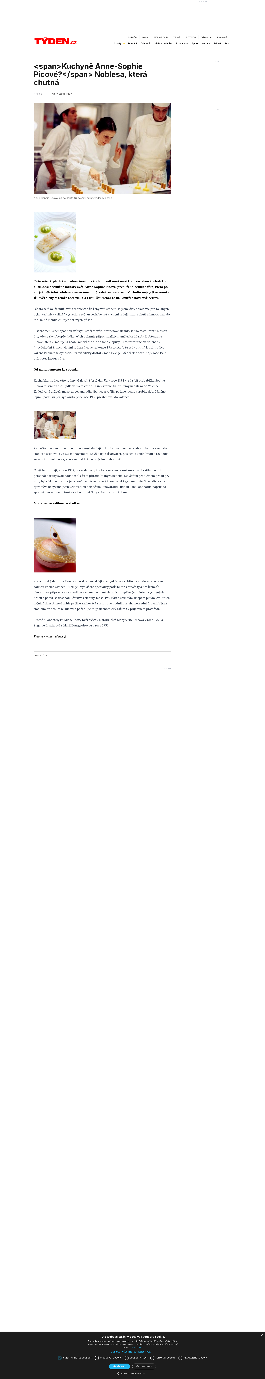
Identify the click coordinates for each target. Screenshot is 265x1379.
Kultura (206, 43)
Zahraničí (145, 43)
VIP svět (177, 37)
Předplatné (222, 37)
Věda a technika (163, 43)
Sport (195, 43)
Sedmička (132, 37)
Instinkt (145, 37)
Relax (228, 43)
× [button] (261, 1335)
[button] (132, 1351)
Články (117, 43)
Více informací (136, 1347)
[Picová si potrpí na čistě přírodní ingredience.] (55, 242)
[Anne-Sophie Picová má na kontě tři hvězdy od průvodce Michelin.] (55, 425)
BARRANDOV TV (161, 37)
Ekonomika (182, 43)
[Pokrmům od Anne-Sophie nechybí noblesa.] (55, 545)
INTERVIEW (191, 37)
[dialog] (132, 1355)
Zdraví (217, 43)
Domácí (132, 43)
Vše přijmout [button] (120, 1366)
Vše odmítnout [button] (144, 1366)
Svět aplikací (206, 37)
